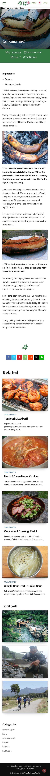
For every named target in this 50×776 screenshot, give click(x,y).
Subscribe (30, 769)
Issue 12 (17, 57)
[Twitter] (13, 357)
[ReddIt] (30, 357)
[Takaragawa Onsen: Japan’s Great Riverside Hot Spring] (25, 626)
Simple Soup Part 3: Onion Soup (23, 586)
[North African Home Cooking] (25, 452)
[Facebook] (8, 357)
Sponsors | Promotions (32, 766)
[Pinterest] (19, 357)
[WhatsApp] (25, 357)
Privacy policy (20, 769)
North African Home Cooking (21, 476)
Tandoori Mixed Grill (16, 418)
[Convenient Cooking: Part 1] (25, 507)
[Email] (36, 357)
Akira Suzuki (16, 52)
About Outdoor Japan (15, 766)
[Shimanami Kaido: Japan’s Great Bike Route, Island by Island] (25, 697)
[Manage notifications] (44, 771)
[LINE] (41, 357)
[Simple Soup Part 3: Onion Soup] (25, 562)
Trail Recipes (31, 57)
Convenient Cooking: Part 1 (20, 531)
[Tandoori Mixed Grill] (25, 394)
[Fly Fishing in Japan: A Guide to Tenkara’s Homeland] (25, 662)
